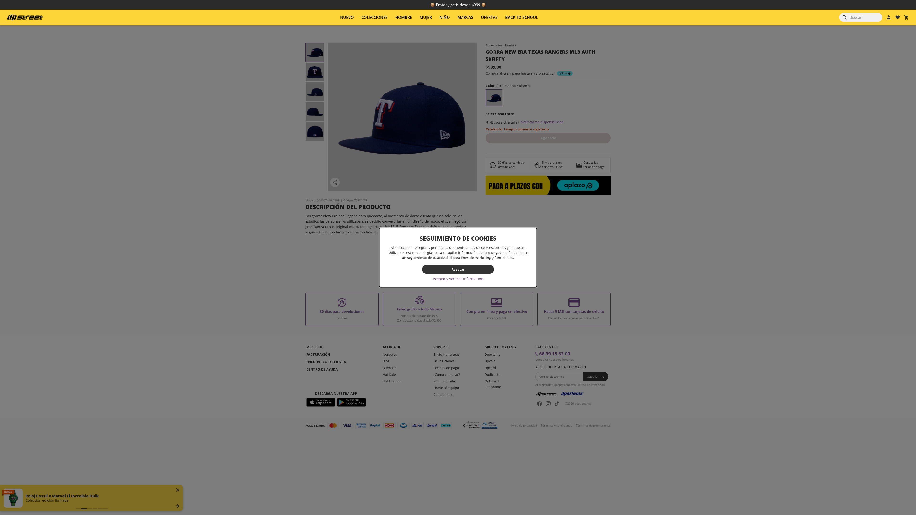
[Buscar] (844, 17)
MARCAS (465, 17)
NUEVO (347, 17)
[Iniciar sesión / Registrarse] (888, 17)
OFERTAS (489, 17)
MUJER (426, 17)
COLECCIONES (374, 17)
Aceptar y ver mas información (458, 278)
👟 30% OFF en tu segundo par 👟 (458, 4)
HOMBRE (403, 17)
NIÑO (444, 17)
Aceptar (458, 269)
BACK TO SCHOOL (521, 17)
